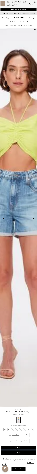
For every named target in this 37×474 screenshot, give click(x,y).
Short (22, 22)
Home (3, 22)
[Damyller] (18, 17)
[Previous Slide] (3, 217)
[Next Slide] (33, 217)
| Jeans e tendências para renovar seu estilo (18, 13)
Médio (28, 22)
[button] (18, 420)
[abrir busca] (7, 18)
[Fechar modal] (35, 2)
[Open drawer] (2, 17)
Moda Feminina (13, 22)
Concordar (18, 469)
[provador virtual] (19, 435)
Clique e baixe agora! (18, 9)
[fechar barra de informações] (35, 14)
